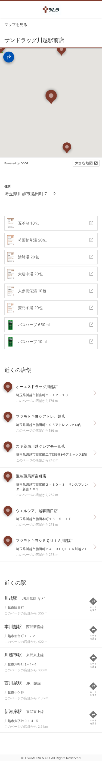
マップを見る (15, 24)
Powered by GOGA (16, 163)
